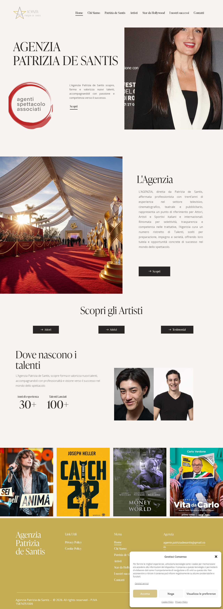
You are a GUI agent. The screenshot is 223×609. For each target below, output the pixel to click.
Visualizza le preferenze (201, 593)
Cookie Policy (168, 601)
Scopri (74, 106)
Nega (171, 593)
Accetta (145, 593)
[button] (216, 556)
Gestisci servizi (142, 583)
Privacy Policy (181, 601)
